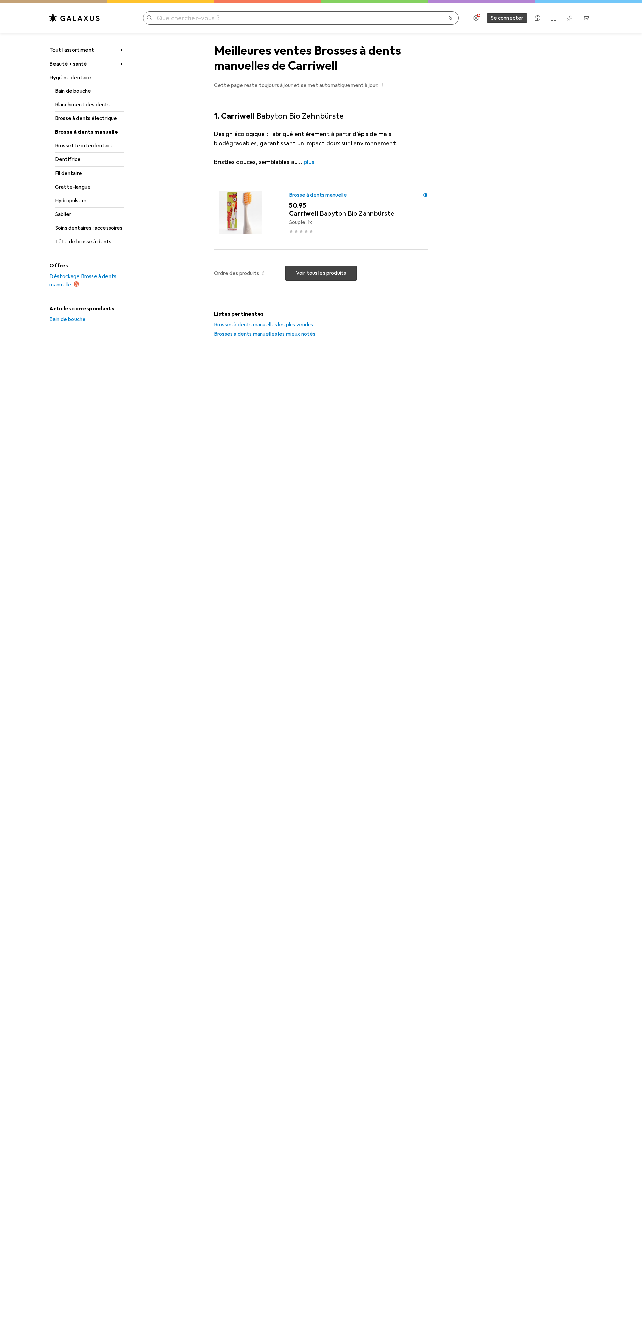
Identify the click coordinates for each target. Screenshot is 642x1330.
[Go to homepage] (74, 18)
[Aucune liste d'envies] (569, 18)
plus (309, 162)
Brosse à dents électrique (86, 118)
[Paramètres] (476, 18)
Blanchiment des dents (82, 104)
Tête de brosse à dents (83, 241)
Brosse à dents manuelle (86, 132)
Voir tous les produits (321, 273)
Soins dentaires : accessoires (89, 228)
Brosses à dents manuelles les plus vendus (263, 324)
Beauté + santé (68, 64)
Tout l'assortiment (71, 50)
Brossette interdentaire (84, 145)
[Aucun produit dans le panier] (585, 18)
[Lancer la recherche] (149, 18)
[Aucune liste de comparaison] (553, 18)
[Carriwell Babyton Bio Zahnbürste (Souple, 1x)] (321, 212)
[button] (383, 85)
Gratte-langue (73, 187)
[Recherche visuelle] (451, 18)
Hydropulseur (71, 200)
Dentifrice (68, 159)
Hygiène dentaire (70, 77)
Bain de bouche (73, 91)
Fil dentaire (68, 173)
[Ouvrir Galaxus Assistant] (537, 18)
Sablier (63, 214)
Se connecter (507, 18)
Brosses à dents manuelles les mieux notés (265, 334)
